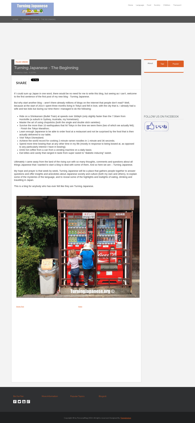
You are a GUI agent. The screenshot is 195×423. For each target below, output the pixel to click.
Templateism (125, 418)
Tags (162, 64)
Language (140, 5)
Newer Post (20, 306)
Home (130, 5)
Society (157, 5)
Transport (177, 5)
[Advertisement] (97, 44)
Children (166, 5)
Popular (176, 64)
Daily (26, 72)
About (150, 63)
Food (149, 5)
